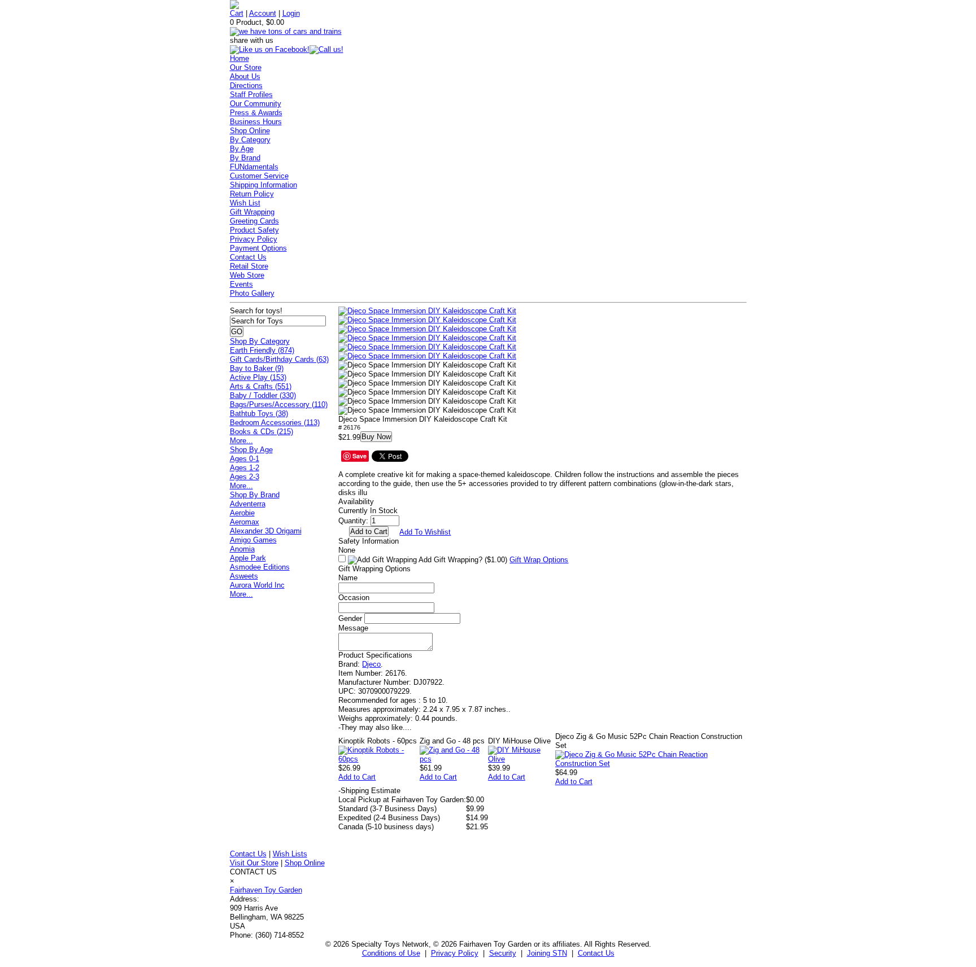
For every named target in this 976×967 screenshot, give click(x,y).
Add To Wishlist (425, 532)
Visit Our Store (254, 863)
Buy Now (376, 436)
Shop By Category (260, 341)
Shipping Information (263, 185)
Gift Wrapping (252, 212)
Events (241, 284)
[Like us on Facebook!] (270, 49)
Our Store (246, 67)
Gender (350, 618)
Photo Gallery (252, 293)
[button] (427, 311)
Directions (246, 85)
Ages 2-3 (244, 476)
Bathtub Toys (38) (259, 413)
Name (348, 578)
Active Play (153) (258, 377)
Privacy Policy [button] (454, 953)
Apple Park (248, 558)
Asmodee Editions (260, 567)
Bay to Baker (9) (257, 368)
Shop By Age (251, 449)
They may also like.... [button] (375, 727)
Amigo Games (253, 540)
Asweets (244, 576)
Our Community (255, 103)
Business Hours (256, 121)
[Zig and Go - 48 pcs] (454, 759)
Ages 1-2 (244, 467)
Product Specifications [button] (375, 655)
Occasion (353, 597)
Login (291, 13)
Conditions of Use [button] (391, 953)
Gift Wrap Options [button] (538, 559)
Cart (236, 13)
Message (353, 628)
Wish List (245, 203)
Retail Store (249, 266)
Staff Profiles (251, 94)
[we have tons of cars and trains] (286, 31)
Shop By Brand (255, 495)
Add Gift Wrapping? (462, 559)
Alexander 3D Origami (266, 531)
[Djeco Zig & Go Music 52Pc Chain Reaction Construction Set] (651, 763)
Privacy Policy (253, 239)
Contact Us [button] (596, 953)
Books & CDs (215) (261, 431)
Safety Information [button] (368, 541)
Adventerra (247, 504)
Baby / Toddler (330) (263, 395)
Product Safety (254, 230)
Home (239, 58)
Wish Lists (290, 854)
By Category (250, 139)
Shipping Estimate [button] (369, 790)
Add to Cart (357, 777)
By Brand (245, 158)
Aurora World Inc (257, 585)
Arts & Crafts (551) (260, 386)
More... (241, 440)
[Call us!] (326, 49)
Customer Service (259, 176)
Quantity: (353, 521)
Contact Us (248, 257)
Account (262, 13)
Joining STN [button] (547, 953)
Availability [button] (356, 501)
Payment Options (258, 248)
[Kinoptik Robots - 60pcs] (378, 759)
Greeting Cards (254, 221)
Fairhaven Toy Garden (266, 890)
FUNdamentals (254, 167)
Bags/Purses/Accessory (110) (279, 404)
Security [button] (502, 953)
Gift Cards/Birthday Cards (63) (279, 359)
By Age (242, 149)
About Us (245, 76)
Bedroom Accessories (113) (275, 422)
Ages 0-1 (244, 458)
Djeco (371, 664)
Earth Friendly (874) (262, 350)
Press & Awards (256, 112)
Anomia (242, 549)
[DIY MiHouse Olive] (521, 759)
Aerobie (242, 513)
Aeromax (244, 522)
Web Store (247, 275)
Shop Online (250, 130)
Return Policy (252, 194)
